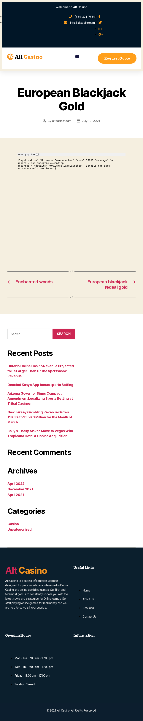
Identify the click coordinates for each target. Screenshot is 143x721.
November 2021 (20, 489)
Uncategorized (19, 529)
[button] (77, 56)
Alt (26, 570)
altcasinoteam (62, 121)
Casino (13, 524)
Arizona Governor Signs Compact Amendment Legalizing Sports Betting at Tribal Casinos (40, 398)
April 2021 (15, 495)
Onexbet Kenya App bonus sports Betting (40, 385)
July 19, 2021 (91, 121)
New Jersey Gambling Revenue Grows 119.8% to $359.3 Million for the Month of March (39, 417)
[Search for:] (28, 335)
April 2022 (15, 484)
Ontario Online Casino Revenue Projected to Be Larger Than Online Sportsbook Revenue (40, 371)
